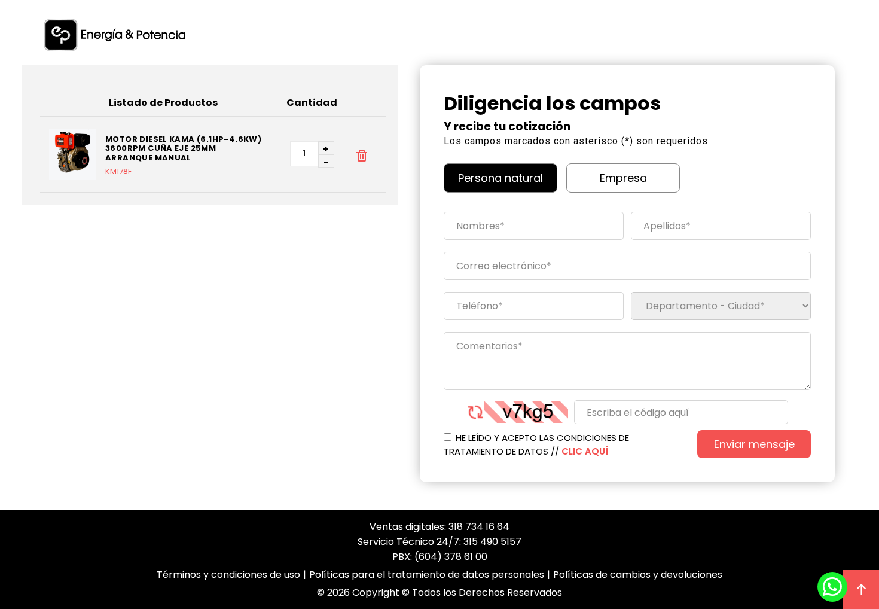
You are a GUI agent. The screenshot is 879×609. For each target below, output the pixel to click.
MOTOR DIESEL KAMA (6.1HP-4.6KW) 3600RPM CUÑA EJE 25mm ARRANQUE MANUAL (183, 149)
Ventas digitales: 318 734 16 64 (439, 527)
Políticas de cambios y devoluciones (637, 574)
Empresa (623, 177)
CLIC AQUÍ (584, 451)
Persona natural (500, 177)
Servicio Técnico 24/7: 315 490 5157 (439, 542)
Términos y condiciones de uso (228, 574)
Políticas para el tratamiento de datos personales (426, 574)
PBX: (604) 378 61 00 (439, 557)
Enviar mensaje (754, 444)
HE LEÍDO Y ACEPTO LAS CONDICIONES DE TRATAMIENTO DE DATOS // (536, 444)
